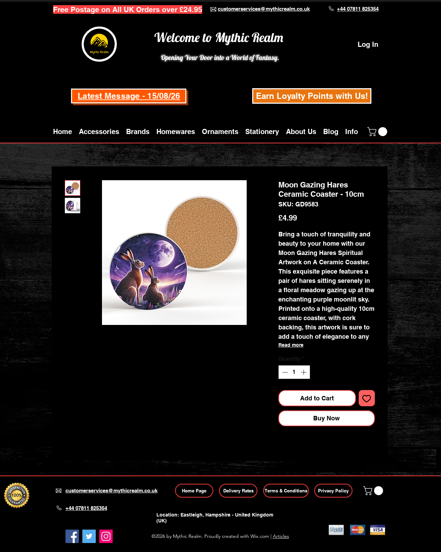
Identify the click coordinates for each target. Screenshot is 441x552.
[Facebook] (72, 536)
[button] (99, 131)
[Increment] (304, 372)
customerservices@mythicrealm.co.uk (264, 9)
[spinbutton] (294, 372)
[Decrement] (284, 372)
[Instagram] (106, 536)
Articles (281, 536)
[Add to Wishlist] (367, 398)
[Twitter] (89, 536)
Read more (291, 345)
